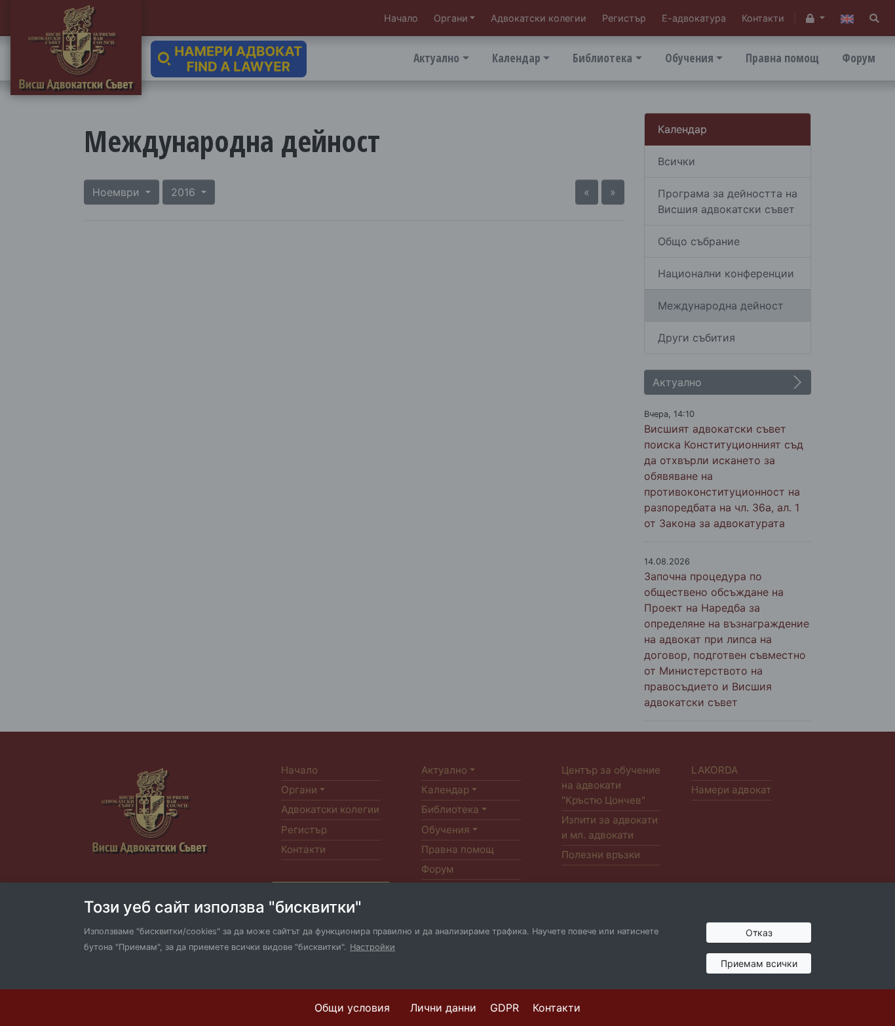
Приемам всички (759, 963)
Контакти (557, 1007)
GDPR (504, 1007)
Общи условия (352, 1007)
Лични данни (443, 1007)
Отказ (759, 932)
